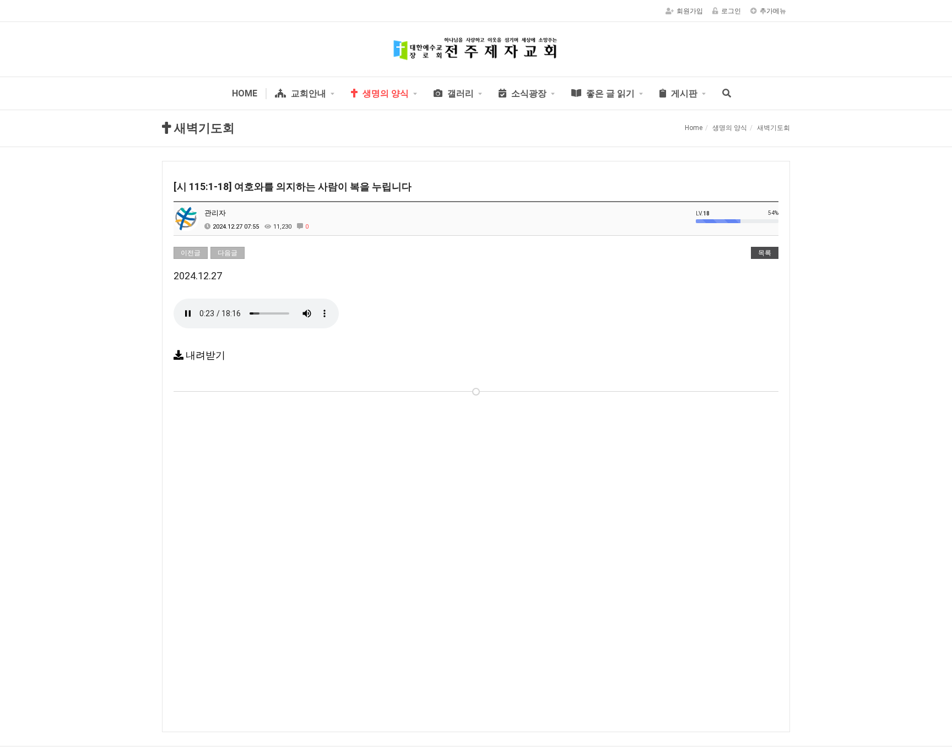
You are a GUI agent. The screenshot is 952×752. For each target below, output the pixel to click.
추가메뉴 (773, 11)
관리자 (215, 213)
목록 (764, 253)
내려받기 (204, 355)
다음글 (227, 253)
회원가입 (690, 11)
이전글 (191, 253)
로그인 (731, 11)
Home (693, 128)
